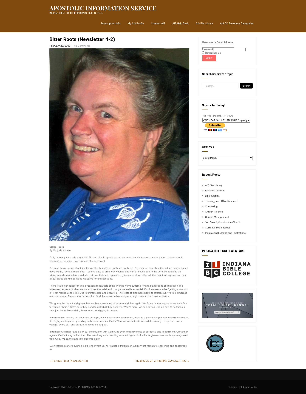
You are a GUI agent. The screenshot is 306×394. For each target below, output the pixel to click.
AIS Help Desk (180, 23)
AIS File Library (204, 23)
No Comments (82, 45)
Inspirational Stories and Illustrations (225, 232)
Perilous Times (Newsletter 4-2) (68, 360)
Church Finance (214, 211)
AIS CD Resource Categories (236, 23)
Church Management (217, 217)
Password (207, 49)
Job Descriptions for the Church (222, 222)
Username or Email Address (217, 42)
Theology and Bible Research (221, 201)
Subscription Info (111, 23)
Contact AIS (158, 23)
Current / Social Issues (217, 227)
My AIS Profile (136, 23)
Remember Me (212, 53)
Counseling (211, 206)
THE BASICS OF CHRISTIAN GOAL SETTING (161, 360)
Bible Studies (212, 195)
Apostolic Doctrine (215, 190)
